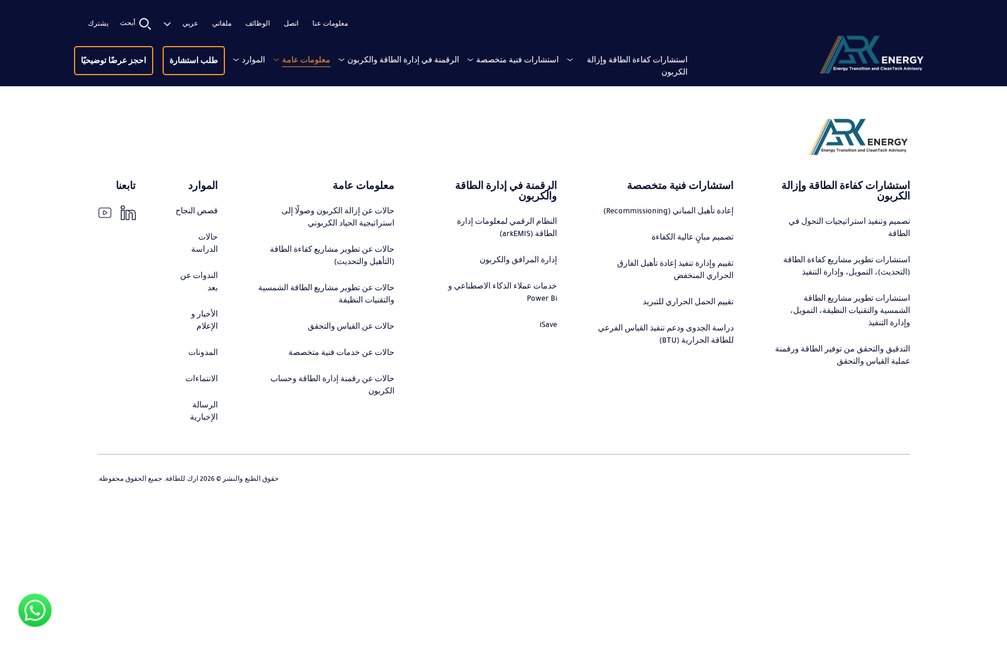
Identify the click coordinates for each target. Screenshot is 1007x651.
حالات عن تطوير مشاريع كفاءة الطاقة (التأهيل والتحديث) (332, 256)
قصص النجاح (196, 211)
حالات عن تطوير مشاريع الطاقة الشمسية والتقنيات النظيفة (326, 294)
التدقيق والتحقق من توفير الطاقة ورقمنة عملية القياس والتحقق (842, 355)
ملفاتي (221, 23)
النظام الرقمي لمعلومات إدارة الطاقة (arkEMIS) (507, 228)
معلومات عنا (330, 23)
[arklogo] (871, 57)
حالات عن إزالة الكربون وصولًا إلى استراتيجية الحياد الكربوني (338, 217)
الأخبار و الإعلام (204, 320)
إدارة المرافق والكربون (518, 260)
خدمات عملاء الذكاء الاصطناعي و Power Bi (502, 292)
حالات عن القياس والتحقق (351, 326)
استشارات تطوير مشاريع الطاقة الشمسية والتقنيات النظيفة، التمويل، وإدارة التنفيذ (850, 311)
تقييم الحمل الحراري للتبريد (688, 302)
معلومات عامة (306, 60)
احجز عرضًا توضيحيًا (113, 60)
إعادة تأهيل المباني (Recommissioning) (668, 211)
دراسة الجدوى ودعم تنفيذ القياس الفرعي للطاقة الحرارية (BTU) (666, 334)
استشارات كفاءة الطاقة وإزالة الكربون (637, 66)
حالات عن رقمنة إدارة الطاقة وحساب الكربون (332, 385)
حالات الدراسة (204, 243)
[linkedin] (128, 212)
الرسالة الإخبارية (204, 411)
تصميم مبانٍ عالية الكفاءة (693, 237)
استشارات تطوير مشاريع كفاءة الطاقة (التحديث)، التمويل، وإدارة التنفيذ (846, 266)
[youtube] (104, 212)
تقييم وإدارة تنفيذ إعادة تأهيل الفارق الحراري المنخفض (675, 269)
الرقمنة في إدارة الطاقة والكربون (403, 60)
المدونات (203, 352)
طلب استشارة (194, 60)
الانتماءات (201, 379)
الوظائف (257, 23)
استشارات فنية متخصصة (517, 60)
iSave (548, 324)
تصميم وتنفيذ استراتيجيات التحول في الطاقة (849, 228)
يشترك (98, 23)
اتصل (291, 23)
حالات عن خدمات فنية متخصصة (341, 352)
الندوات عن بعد (199, 282)
